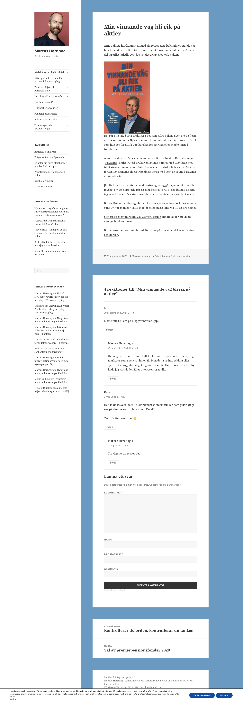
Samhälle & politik (44, 181)
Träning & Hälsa (43, 186)
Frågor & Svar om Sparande (49, 157)
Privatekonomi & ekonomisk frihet (173, 256)
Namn (109, 539)
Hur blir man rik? (43, 102)
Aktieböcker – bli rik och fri (49, 72)
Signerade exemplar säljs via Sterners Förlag (132, 217)
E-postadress (113, 554)
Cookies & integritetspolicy (118, 677)
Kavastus (111, 162)
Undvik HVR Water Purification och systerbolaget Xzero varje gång (51, 297)
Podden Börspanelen (45, 113)
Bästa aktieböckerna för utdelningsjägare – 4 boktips (50, 330)
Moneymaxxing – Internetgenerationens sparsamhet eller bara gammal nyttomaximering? (51, 212)
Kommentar (113, 492)
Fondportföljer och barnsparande (44, 89)
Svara (109, 330)
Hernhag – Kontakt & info (48, 96)
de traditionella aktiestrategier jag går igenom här (153, 185)
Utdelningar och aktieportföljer (43, 127)
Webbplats (111, 568)
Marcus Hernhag (50, 50)
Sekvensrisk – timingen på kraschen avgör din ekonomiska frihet (50, 233)
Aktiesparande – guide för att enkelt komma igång (48, 80)
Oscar (108, 392)
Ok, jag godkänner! (202, 695)
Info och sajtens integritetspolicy (139, 694)
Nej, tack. (224, 695)
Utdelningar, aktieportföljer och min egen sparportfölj (51, 361)
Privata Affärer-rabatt (46, 119)
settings (13, 699)
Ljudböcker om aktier (46, 107)
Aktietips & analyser (45, 151)
